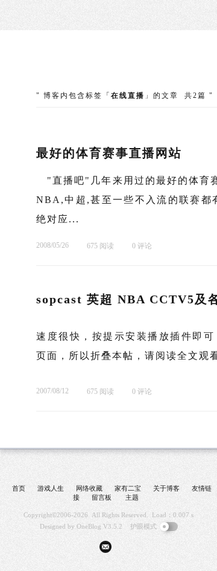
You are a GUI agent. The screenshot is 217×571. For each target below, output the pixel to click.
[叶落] (81, 66)
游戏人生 (50, 488)
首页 (18, 488)
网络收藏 (89, 488)
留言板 (102, 497)
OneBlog (89, 526)
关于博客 (166, 488)
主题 (132, 497)
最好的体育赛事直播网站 (109, 153)
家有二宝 (128, 488)
